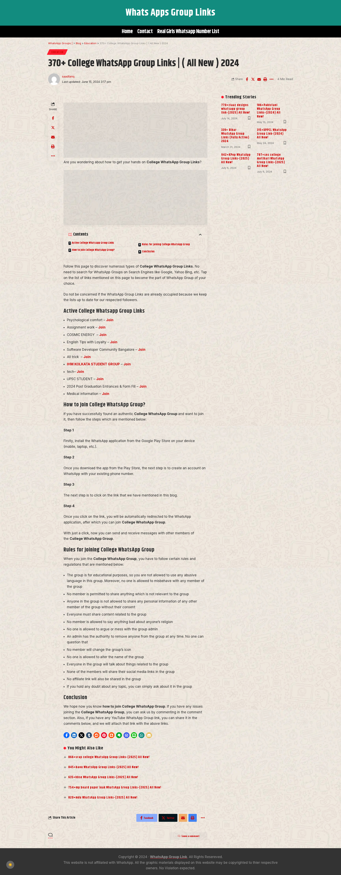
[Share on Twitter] (253, 79)
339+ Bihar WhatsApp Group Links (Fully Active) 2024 (235, 136)
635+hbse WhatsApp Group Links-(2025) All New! (103, 777)
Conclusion (148, 251)
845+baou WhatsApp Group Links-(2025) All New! (103, 767)
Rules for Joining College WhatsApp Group (166, 244)
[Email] (259, 79)
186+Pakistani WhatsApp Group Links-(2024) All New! (268, 111)
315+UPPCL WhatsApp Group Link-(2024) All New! (272, 134)
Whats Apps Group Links (170, 12)
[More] (271, 79)
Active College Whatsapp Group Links (93, 243)
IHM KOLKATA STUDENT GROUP (93, 364)
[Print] (265, 79)
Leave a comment (191, 836)
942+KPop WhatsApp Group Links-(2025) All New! (236, 158)
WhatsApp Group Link (168, 857)
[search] (53, 13)
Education (57, 52)
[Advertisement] (135, 130)
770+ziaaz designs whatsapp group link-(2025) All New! (235, 109)
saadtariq (68, 76)
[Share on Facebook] (247, 79)
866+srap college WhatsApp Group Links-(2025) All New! (109, 757)
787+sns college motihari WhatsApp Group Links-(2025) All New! (271, 160)
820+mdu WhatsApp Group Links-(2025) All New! (103, 797)
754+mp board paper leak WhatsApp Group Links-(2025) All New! (114, 787)
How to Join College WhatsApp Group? (93, 250)
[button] (66, 735)
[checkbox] (10, 865)
